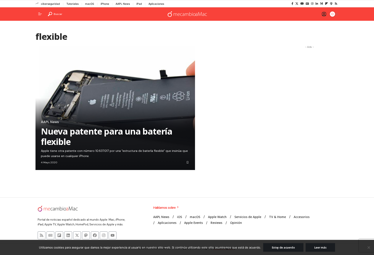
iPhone (105, 3)
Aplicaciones (156, 3)
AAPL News (123, 3)
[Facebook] (292, 3)
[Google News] (307, 3)
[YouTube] (302, 3)
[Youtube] (112, 235)
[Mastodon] (86, 235)
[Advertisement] (309, 115)
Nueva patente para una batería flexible (106, 136)
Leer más (320, 247)
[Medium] (321, 3)
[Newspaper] (50, 235)
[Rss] (336, 3)
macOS (89, 3)
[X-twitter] (77, 235)
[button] (55, 14)
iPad (139, 3)
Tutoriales (72, 3)
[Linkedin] (68, 235)
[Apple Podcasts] (331, 3)
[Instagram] (312, 3)
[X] (296, 3)
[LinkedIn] (316, 3)
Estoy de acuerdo (283, 247)
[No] (368, 247)
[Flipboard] (326, 3)
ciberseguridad (50, 3)
